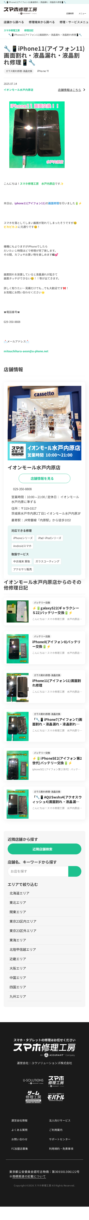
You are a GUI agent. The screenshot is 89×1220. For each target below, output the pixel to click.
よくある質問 (19, 1130)
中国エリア (18, 977)
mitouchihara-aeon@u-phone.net (26, 351)
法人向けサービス (60, 1120)
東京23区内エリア (23, 921)
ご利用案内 (56, 1130)
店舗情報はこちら (69, 90)
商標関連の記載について (29, 1176)
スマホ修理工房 (12, 30)
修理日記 (28, 30)
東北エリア (18, 902)
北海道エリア (19, 892)
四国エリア (18, 986)
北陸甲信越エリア (23, 949)
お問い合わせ (19, 1139)
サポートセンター (60, 1139)
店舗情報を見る (43, 478)
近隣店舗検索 (42, 848)
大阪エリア (18, 968)
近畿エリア (18, 958)
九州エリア (18, 996)
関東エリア (18, 911)
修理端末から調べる (42, 22)
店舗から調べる (14, 22)
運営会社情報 (19, 1120)
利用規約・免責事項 (61, 1148)
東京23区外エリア (23, 930)
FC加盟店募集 (19, 1148)
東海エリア (18, 939)
